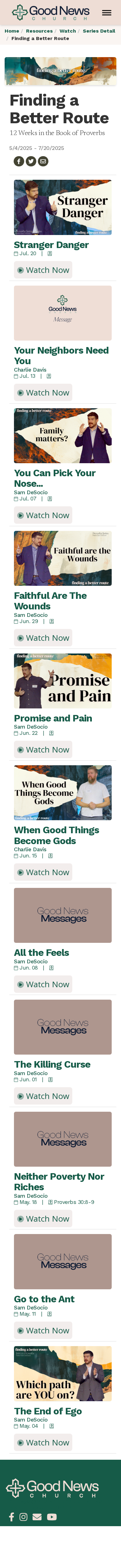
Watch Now (46, 269)
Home (12, 31)
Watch (68, 31)
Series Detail (99, 31)
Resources (39, 31)
